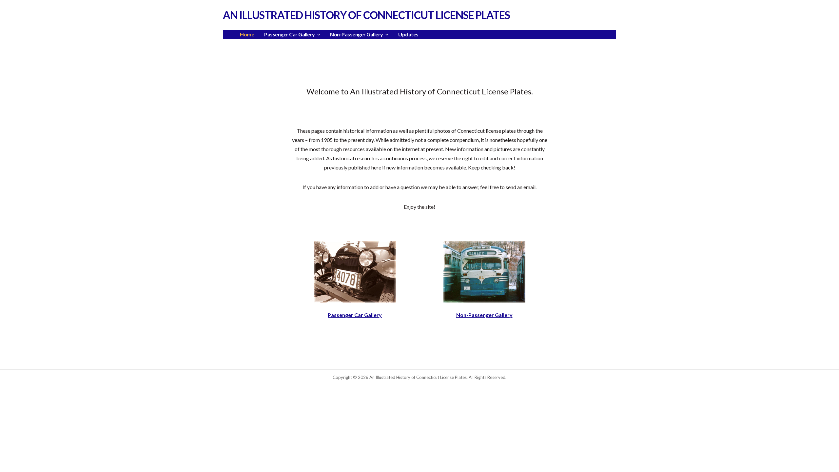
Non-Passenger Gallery (484, 315)
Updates (408, 34)
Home (247, 34)
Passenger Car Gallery (355, 315)
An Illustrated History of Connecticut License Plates (366, 15)
